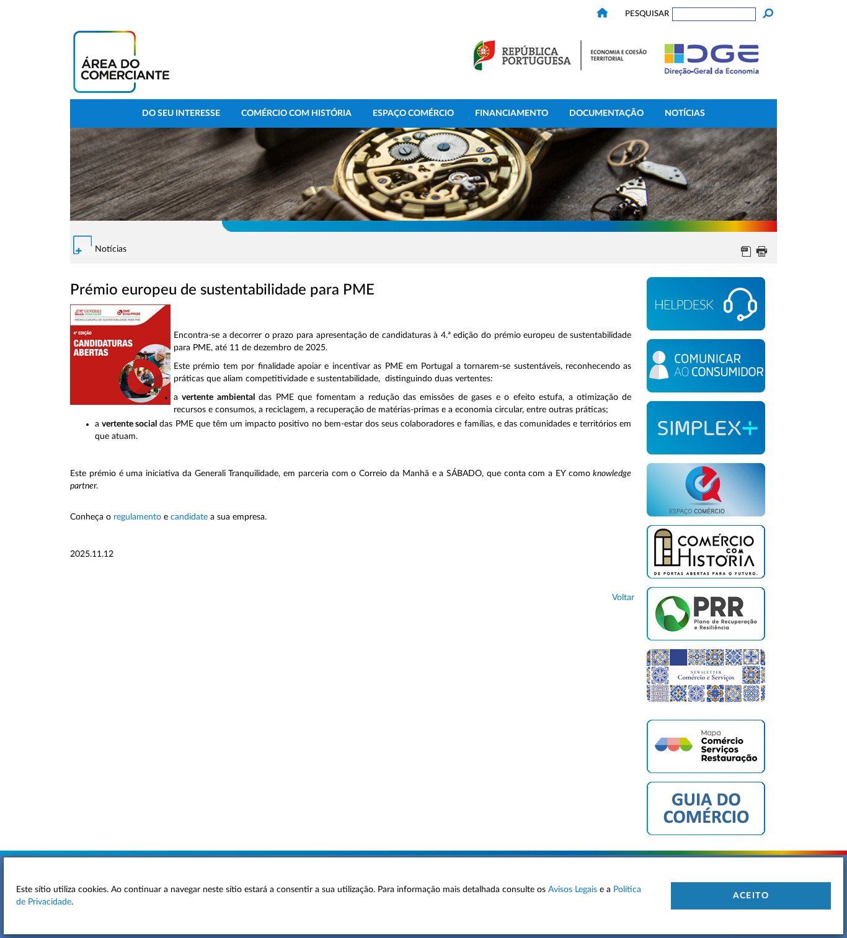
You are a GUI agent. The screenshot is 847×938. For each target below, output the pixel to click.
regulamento (137, 517)
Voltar (623, 597)
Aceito (751, 896)
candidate (189, 517)
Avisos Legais (572, 889)
